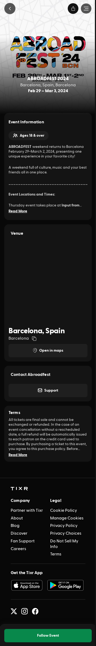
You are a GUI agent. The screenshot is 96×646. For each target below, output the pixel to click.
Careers (18, 549)
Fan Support (23, 541)
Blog (15, 525)
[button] (9, 8)
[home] (19, 489)
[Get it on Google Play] (65, 585)
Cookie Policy (63, 510)
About (17, 518)
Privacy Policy (64, 525)
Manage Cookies (66, 518)
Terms (55, 554)
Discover (19, 533)
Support (51, 390)
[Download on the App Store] (27, 585)
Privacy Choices (65, 533)
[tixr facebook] (35, 611)
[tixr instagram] (24, 611)
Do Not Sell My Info (64, 544)
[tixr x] (14, 611)
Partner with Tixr (27, 510)
